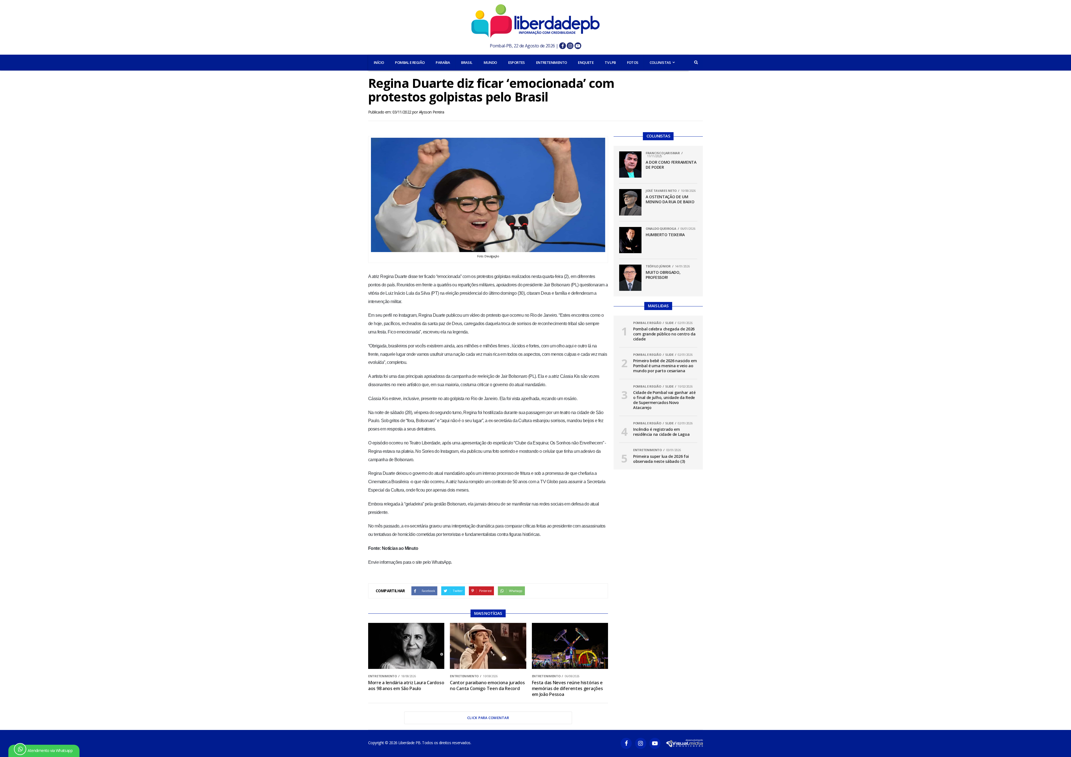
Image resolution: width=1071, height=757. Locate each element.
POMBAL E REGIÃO (409, 62)
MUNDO (490, 62)
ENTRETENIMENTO (551, 62)
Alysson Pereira (431, 112)
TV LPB (610, 62)
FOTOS (632, 62)
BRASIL (466, 62)
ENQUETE (586, 62)
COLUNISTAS (660, 62)
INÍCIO (379, 62)
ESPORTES (516, 62)
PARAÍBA (443, 62)
